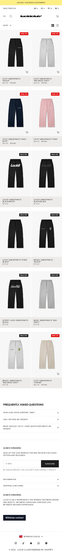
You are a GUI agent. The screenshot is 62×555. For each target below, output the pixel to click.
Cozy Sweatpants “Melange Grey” (43, 80)
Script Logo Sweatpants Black (15, 321)
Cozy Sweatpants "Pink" (46, 139)
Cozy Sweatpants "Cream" (43, 382)
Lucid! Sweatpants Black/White (12, 200)
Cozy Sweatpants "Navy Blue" (14, 140)
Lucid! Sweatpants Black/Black (43, 200)
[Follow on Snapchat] (31, 543)
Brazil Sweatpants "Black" (43, 261)
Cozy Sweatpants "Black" (12, 80)
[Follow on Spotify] (46, 543)
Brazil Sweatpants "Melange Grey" (12, 382)
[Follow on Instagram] (15, 543)
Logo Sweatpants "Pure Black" (15, 261)
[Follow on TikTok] (23, 543)
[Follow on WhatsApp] (38, 543)
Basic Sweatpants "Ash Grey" (45, 321)
